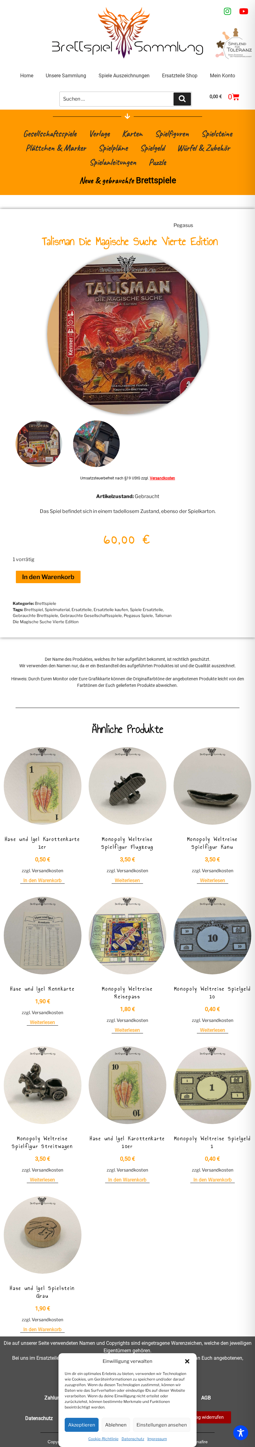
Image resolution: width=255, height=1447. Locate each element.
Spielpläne (113, 147)
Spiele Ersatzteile (146, 609)
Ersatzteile (82, 609)
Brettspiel (33, 609)
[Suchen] (182, 99)
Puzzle (157, 161)
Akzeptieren (81, 1425)
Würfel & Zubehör (203, 147)
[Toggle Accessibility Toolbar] (241, 1433)
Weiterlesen (127, 880)
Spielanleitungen (112, 161)
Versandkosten (162, 478)
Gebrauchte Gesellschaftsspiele (91, 615)
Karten (132, 133)
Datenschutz (133, 1438)
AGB (206, 1398)
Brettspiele (45, 603)
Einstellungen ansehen (162, 1425)
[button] (187, 1361)
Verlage (99, 133)
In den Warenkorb (48, 577)
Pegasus (183, 225)
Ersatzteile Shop (179, 76)
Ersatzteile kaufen (111, 609)
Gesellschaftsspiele (49, 133)
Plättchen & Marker (56, 147)
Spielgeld (152, 147)
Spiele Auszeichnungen (124, 76)
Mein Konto (222, 76)
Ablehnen (116, 1425)
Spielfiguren (172, 133)
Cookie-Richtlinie (103, 1438)
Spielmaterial (57, 609)
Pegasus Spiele (138, 615)
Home (26, 76)
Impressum (157, 1438)
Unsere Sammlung (66, 76)
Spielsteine (216, 133)
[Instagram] (228, 11)
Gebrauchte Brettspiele (35, 615)
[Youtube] (244, 11)
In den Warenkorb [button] (42, 880)
